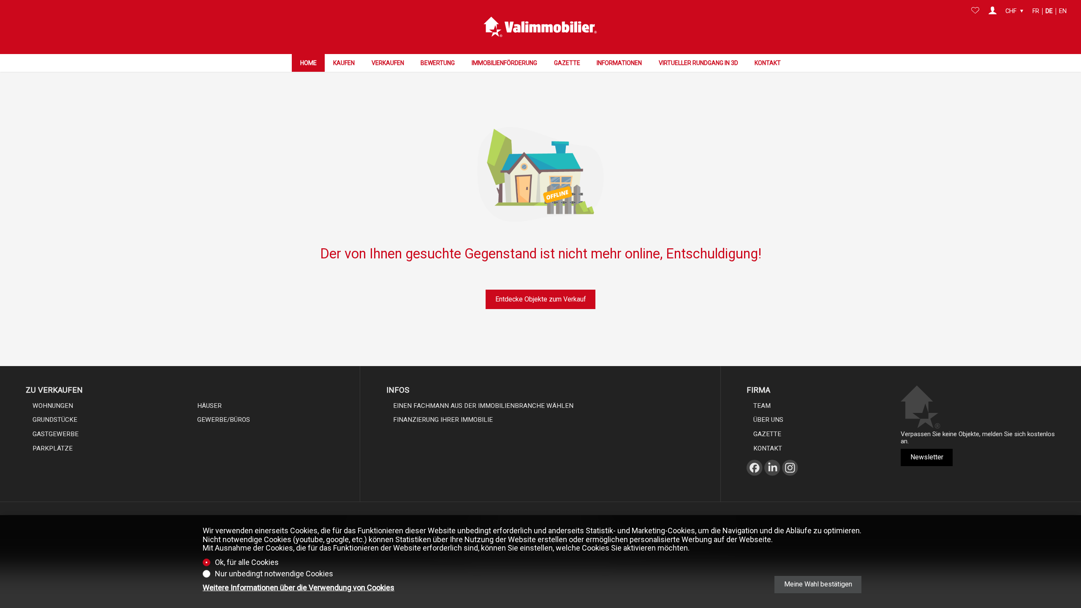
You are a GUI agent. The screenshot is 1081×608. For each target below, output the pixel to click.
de (1049, 11)
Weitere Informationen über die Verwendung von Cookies (298, 588)
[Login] (993, 11)
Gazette (567, 63)
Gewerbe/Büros (223, 419)
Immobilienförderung (504, 63)
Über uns (768, 419)
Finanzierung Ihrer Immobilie (443, 419)
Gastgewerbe (56, 434)
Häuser (209, 406)
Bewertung (438, 63)
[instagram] (790, 478)
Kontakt (768, 63)
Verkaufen (388, 63)
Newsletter (926, 457)
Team (762, 406)
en (1063, 11)
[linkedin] (772, 478)
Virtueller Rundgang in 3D (698, 63)
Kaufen (344, 63)
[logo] (540, 27)
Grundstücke (55, 419)
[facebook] (755, 478)
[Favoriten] (975, 11)
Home (308, 63)
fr (1035, 11)
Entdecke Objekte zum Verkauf (540, 299)
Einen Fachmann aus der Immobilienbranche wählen (483, 406)
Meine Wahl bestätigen (818, 584)
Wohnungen (53, 406)
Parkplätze (53, 448)
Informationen (619, 63)
